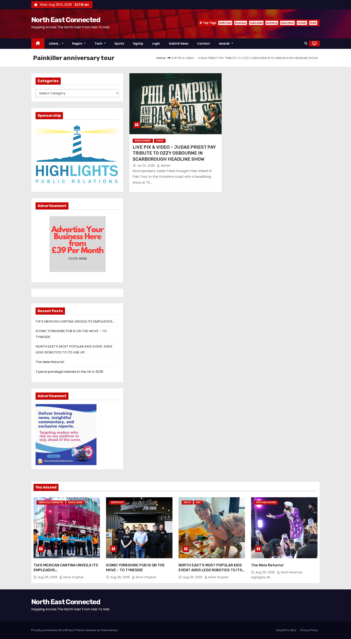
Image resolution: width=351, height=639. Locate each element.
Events (160, 140)
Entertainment (143, 140)
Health (187, 502)
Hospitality (117, 502)
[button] (306, 43)
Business (240, 23)
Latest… (55, 43)
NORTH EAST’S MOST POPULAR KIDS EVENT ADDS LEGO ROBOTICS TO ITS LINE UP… (210, 570)
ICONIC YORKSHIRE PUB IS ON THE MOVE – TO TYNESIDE (135, 567)
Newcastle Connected (51, 502)
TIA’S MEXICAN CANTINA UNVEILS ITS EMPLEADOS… (75, 321)
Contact (203, 43)
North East (225, 23)
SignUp (138, 43)
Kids (198, 502)
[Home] (37, 43)
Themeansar (109, 630)
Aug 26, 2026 (48, 577)
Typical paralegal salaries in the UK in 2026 (69, 371)
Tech (99, 43)
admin (165, 166)
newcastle (256, 23)
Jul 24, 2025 (146, 166)
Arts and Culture (266, 502)
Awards (225, 43)
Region (77, 43)
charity (302, 23)
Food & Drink (75, 502)
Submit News (178, 43)
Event (313, 23)
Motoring (271, 23)
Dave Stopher (73, 577)
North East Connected (65, 20)
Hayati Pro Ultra (286, 630)
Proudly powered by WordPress (52, 630)
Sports (119, 43)
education (287, 23)
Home (161, 58)
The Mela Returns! (50, 362)
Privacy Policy (309, 630)
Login (156, 43)
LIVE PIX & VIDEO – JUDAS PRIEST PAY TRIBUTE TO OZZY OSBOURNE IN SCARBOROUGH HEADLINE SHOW (174, 153)
